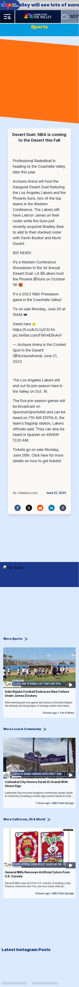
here (44, 455)
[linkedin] (51, 508)
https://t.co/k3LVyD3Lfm (34, 329)
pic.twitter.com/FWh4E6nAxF (37, 335)
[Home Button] (38, 16)
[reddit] (40, 508)
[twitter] (29, 508)
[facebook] (17, 508)
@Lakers (47, 273)
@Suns (39, 279)
